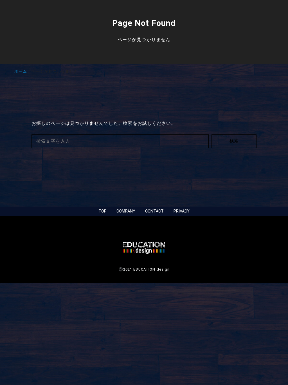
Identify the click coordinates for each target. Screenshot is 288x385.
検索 (234, 140)
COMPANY (125, 211)
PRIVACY (182, 211)
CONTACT (154, 211)
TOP (102, 211)
